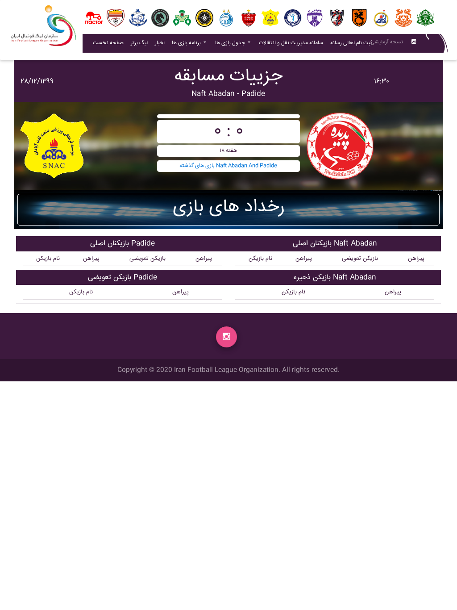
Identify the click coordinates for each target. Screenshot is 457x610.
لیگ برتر (139, 43)
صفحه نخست (108, 43)
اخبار (161, 42)
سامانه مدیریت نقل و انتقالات (293, 42)
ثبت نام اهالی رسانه (353, 42)
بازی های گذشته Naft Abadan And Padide (228, 166)
